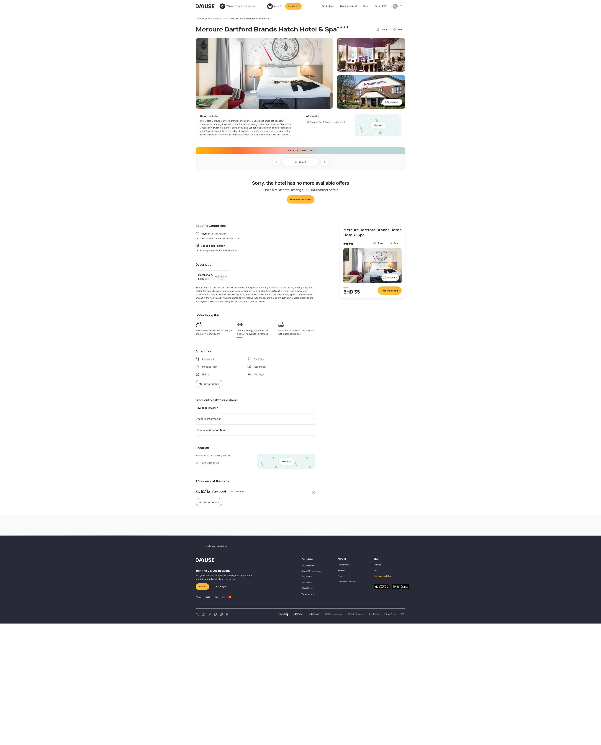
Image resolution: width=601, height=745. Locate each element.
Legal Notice (374, 614)
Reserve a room (389, 290)
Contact (377, 564)
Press (340, 576)
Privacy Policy (390, 614)
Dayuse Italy (306, 582)
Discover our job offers (347, 581)
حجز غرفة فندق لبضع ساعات (217, 546)
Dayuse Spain (307, 588)
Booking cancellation (383, 576)
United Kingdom (203, 18)
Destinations (328, 6)
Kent (225, 18)
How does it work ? (348, 6)
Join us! (202, 586)
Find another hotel (300, 199)
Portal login (220, 586)
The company (343, 564)
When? (302, 162)
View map (378, 125)
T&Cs (403, 614)
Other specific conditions (211, 430)
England (217, 18)
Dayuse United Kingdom (311, 571)
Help (365, 6)
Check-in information (208, 419)
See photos (393, 102)
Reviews (341, 570)
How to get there (209, 462)
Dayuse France (307, 565)
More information (209, 384)
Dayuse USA (306, 576)
